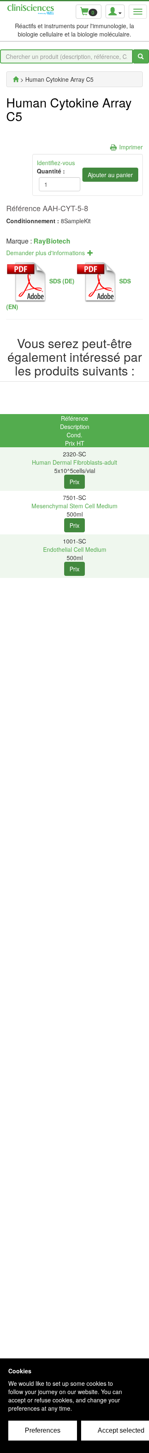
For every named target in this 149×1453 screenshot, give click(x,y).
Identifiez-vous (56, 162)
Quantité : (51, 171)
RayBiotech (52, 241)
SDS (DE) (61, 281)
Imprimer (131, 147)
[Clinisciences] (16, 79)
